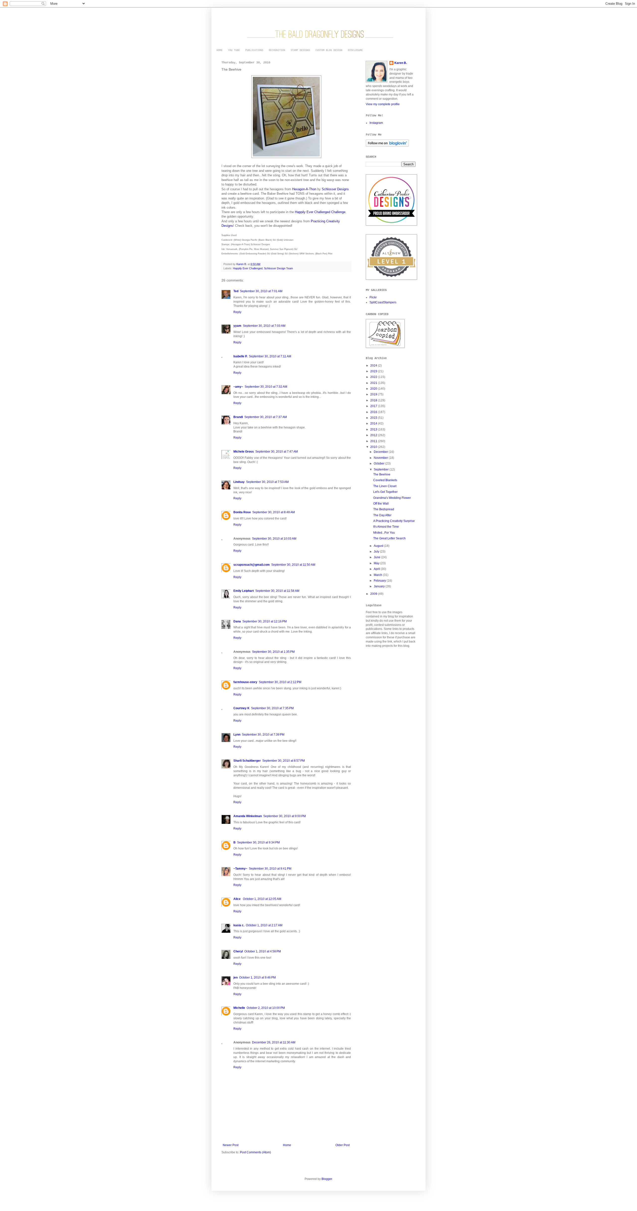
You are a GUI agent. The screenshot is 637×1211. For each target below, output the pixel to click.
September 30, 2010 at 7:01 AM (261, 291)
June (377, 557)
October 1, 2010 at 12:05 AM (262, 899)
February (380, 580)
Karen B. (400, 63)
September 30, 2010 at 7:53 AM (267, 482)
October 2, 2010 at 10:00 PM (266, 1008)
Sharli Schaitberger (247, 760)
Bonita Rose (242, 512)
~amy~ (238, 386)
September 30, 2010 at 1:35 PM (273, 651)
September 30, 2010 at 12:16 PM (264, 621)
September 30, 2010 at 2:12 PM (280, 682)
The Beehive (381, 474)
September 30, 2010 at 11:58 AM (277, 591)
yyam (237, 325)
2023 (374, 371)
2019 (374, 394)
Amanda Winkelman (247, 816)
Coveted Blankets (385, 480)
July (377, 551)
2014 (374, 423)
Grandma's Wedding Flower (392, 498)
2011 (374, 441)
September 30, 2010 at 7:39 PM (263, 734)
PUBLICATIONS (254, 50)
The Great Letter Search (389, 538)
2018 (374, 400)
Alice (237, 899)
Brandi (238, 417)
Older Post (342, 1145)
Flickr (373, 297)
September (381, 469)
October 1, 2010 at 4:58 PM (262, 951)
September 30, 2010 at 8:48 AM (273, 512)
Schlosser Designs (335, 189)
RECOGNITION (277, 50)
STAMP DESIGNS (300, 50)
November (381, 458)
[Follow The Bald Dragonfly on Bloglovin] (387, 145)
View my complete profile (383, 104)
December (381, 452)
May (377, 563)
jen (235, 977)
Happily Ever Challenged (248, 268)
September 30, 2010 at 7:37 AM (265, 417)
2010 (374, 447)
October (379, 463)
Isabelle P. (240, 356)
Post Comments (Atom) (255, 1152)
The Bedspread (383, 509)
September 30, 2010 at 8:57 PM (283, 760)
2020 (374, 388)
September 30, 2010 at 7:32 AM (266, 386)
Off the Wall (381, 503)
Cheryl (238, 951)
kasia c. (238, 925)
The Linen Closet (384, 486)
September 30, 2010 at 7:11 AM (270, 356)
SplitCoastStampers (383, 302)
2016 (374, 412)
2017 (374, 406)
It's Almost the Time (386, 526)
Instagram (376, 123)
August (379, 546)
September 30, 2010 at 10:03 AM (274, 538)
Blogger (326, 1179)
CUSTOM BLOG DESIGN (329, 50)
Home (287, 1145)
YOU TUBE (234, 50)
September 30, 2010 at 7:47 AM (276, 451)
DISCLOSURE (355, 50)
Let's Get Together (385, 492)
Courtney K (241, 708)
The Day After (382, 515)
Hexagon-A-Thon (304, 189)
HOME (219, 50)
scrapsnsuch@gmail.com (251, 564)
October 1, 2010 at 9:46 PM (257, 977)
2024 (374, 365)
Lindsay (239, 482)
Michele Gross (243, 451)
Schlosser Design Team (278, 268)
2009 (374, 594)
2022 (374, 377)
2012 (374, 435)
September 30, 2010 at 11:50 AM (293, 564)
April (377, 569)
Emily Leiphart (243, 591)
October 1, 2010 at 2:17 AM (264, 925)
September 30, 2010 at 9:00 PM (284, 816)
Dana (237, 621)
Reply (237, 312)
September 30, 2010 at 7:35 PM (272, 708)
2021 (374, 383)
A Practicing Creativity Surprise (394, 521)
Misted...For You (384, 532)
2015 (374, 417)
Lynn (236, 734)
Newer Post (230, 1145)
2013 (374, 429)
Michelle (239, 1008)
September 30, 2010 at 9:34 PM (258, 842)
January (379, 586)
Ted (235, 291)
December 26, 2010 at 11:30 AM (273, 1042)
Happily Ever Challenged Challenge (320, 212)
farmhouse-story (245, 682)
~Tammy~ (240, 868)
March (378, 575)
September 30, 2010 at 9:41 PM (270, 868)
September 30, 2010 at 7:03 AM (264, 325)
